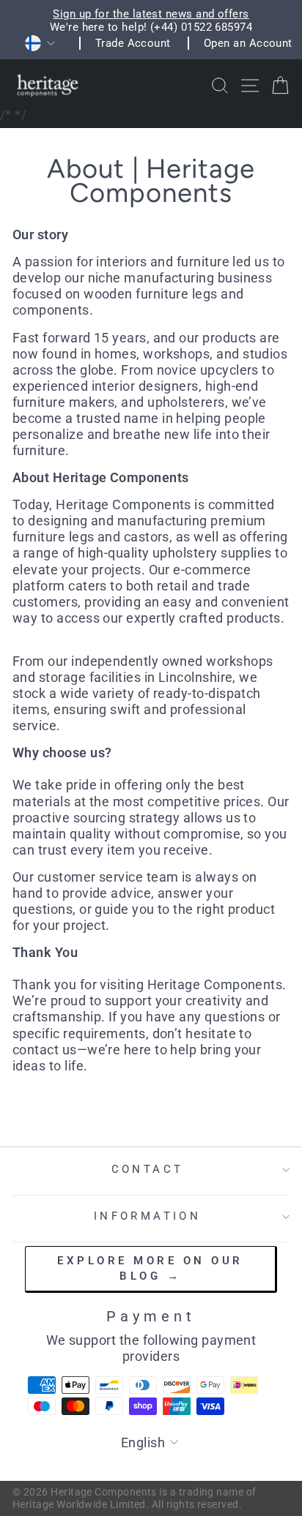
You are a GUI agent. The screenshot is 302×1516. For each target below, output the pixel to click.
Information (148, 1216)
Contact (147, 1169)
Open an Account (248, 43)
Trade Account (133, 43)
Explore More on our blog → (150, 1268)
